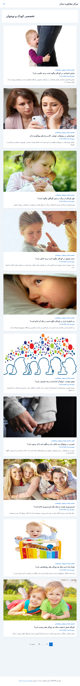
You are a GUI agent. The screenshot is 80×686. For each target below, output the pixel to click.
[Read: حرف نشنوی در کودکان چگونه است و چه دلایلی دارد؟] (40, 231)
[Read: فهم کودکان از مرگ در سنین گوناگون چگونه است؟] (40, 171)
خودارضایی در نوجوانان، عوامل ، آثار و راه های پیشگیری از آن (52, 136)
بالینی (73, 440)
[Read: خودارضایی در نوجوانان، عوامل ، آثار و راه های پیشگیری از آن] (40, 108)
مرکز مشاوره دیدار (69, 3)
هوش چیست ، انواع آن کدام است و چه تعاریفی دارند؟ (55, 381)
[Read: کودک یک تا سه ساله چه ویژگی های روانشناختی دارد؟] (40, 539)
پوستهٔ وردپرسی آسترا (25, 681)
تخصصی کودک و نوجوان (68, 70)
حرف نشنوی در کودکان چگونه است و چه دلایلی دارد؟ (55, 259)
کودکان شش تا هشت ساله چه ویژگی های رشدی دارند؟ (54, 627)
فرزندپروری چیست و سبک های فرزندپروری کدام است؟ (54, 507)
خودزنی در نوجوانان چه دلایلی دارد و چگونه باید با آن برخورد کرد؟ (51, 444)
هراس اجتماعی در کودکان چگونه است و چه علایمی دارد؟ (54, 73)
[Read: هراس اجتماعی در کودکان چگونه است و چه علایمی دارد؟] (40, 46)
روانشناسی (58, 70)
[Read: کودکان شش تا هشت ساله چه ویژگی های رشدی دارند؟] (40, 600)
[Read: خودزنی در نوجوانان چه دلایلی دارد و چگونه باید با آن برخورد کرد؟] (40, 417)
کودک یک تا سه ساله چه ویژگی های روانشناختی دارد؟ (55, 567)
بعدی (32, 644)
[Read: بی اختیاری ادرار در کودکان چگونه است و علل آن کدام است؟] (40, 294)
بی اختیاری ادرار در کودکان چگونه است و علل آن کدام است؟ (52, 321)
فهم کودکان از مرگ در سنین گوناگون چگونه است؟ (56, 198)
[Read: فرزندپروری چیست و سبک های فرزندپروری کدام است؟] (40, 479)
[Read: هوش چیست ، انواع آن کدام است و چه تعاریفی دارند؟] (40, 354)
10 (39, 644)
